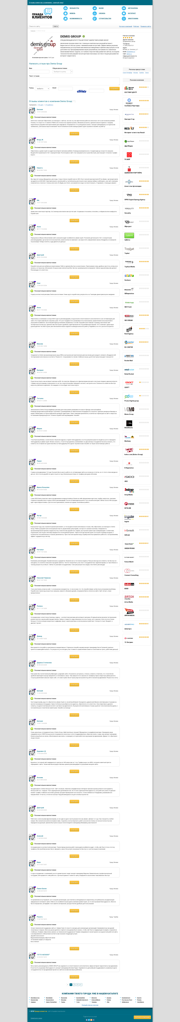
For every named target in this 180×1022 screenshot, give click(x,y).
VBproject (137, 224)
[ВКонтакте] (87, 1020)
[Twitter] (89, 1020)
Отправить (114, 88)
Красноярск (50, 1000)
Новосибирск (96, 1000)
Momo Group (137, 411)
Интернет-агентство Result (137, 130)
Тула (77, 1002)
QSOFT (137, 385)
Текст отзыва (34, 76)
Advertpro (137, 626)
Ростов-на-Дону (127, 1000)
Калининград (126, 998)
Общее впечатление (59, 68)
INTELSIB (137, 505)
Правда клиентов (40, 1011)
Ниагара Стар (137, 116)
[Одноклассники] (91, 1020)
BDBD (137, 586)
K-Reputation (137, 465)
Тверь (63, 1002)
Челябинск (140, 1002)
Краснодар (34, 1000)
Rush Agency (137, 331)
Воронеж (64, 998)
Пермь (109, 1000)
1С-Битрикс (137, 639)
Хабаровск (125, 1002)
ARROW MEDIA (137, 613)
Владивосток (35, 998)
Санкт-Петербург (51, 1002)
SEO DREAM (137, 317)
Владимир (49, 998)
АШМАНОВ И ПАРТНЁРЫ (137, 170)
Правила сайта (146, 26)
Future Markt (137, 559)
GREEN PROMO (137, 545)
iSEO (137, 478)
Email (53, 88)
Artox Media (137, 599)
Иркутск (94, 998)
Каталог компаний (125, 26)
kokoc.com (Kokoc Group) (137, 452)
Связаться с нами (36, 1018)
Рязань (139, 1000)
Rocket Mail (137, 358)
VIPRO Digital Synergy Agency (137, 197)
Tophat (137, 250)
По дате (40, 105)
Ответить (74, 133)
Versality (137, 210)
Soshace (137, 277)
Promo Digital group (137, 398)
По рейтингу (49, 105)
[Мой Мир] (93, 1020)
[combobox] (62, 71)
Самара (33, 1002)
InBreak (137, 532)
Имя (30, 68)
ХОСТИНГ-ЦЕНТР (137, 89)
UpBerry (137, 237)
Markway (137, 438)
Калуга (139, 998)
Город (30, 88)
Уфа (108, 1002)
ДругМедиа (137, 143)
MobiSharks (137, 425)
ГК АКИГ (137, 157)
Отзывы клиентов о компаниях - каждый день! (46, 3)
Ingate (137, 519)
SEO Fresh (137, 304)
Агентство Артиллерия (137, 183)
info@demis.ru (131, 51)
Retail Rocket (137, 371)
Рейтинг (136, 26)
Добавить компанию (142, 1017)
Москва (63, 1000)
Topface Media (137, 264)
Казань (109, 998)
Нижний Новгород (82, 1000)
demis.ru (129, 54)
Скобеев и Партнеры (137, 103)
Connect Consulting (137, 572)
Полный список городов (90, 1005)
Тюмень (94, 1002)
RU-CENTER (137, 344)
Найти (56, 26)
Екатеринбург (80, 998)
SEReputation (137, 291)
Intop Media (137, 492)
